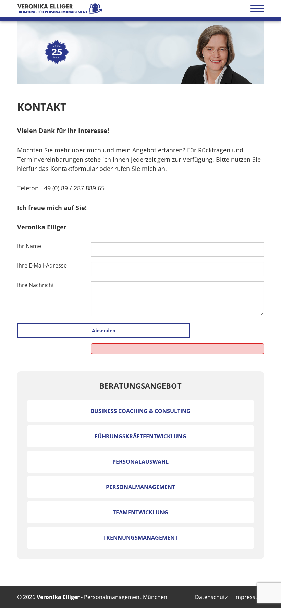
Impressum (249, 597)
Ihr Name (29, 246)
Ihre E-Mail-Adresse (42, 265)
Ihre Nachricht (35, 285)
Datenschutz (211, 597)
